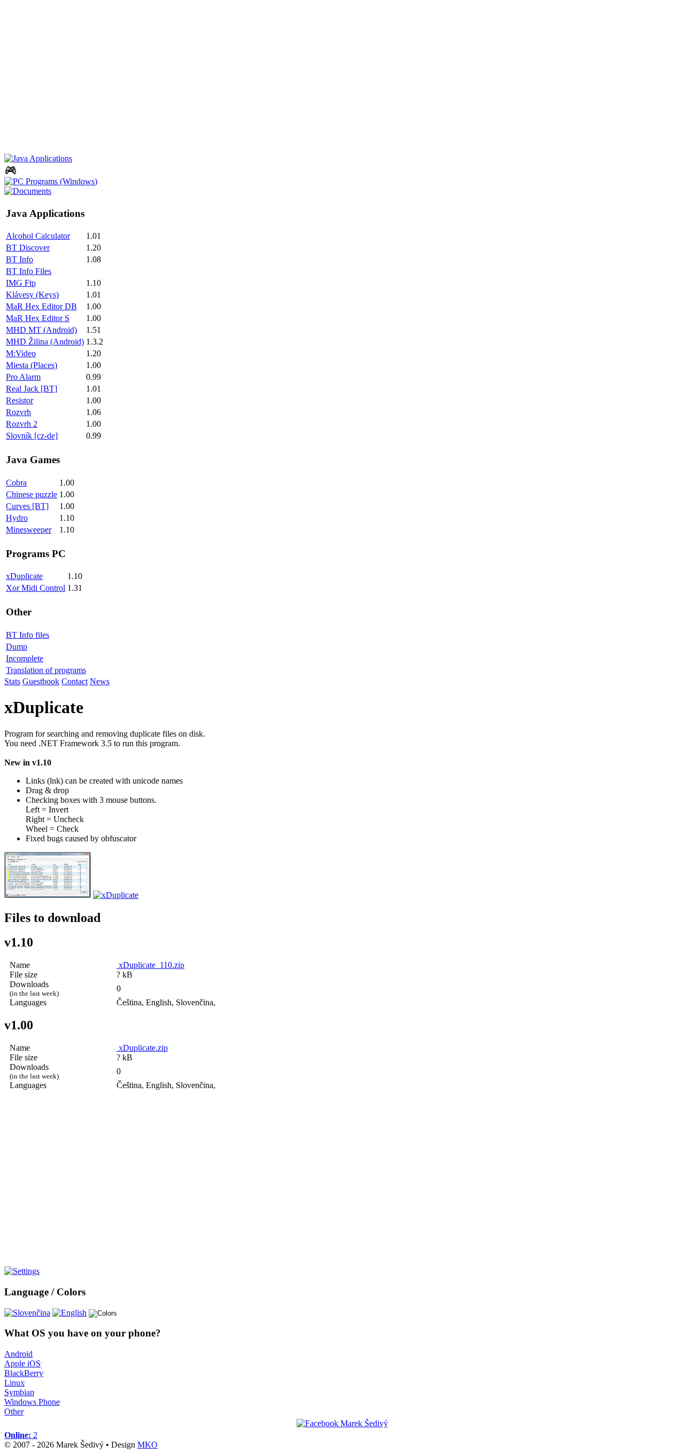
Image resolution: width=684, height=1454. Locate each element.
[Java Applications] (38, 158)
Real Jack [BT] (31, 388)
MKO (147, 1444)
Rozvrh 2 (21, 423)
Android (18, 1353)
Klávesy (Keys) (32, 294)
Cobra (16, 482)
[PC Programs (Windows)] (50, 181)
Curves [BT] (27, 506)
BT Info (19, 259)
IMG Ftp (21, 282)
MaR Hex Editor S (37, 318)
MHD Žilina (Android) (45, 341)
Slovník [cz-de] (32, 435)
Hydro (17, 517)
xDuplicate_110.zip (150, 965)
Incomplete (24, 658)
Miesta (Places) (31, 365)
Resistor (19, 400)
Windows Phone (32, 1401)
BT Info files (27, 634)
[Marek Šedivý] (342, 1423)
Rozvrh (18, 412)
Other (14, 1411)
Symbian (19, 1392)
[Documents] (27, 191)
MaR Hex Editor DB (41, 306)
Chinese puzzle (31, 494)
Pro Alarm (23, 376)
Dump (16, 646)
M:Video (21, 353)
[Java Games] (11, 173)
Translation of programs (46, 670)
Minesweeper (28, 529)
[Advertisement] (325, 79)
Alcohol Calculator (38, 235)
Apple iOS (22, 1363)
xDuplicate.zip (142, 1047)
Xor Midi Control (35, 587)
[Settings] (22, 1271)
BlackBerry (23, 1373)
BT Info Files (28, 271)
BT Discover (28, 247)
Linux (14, 1382)
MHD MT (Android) (41, 329)
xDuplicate (24, 576)
